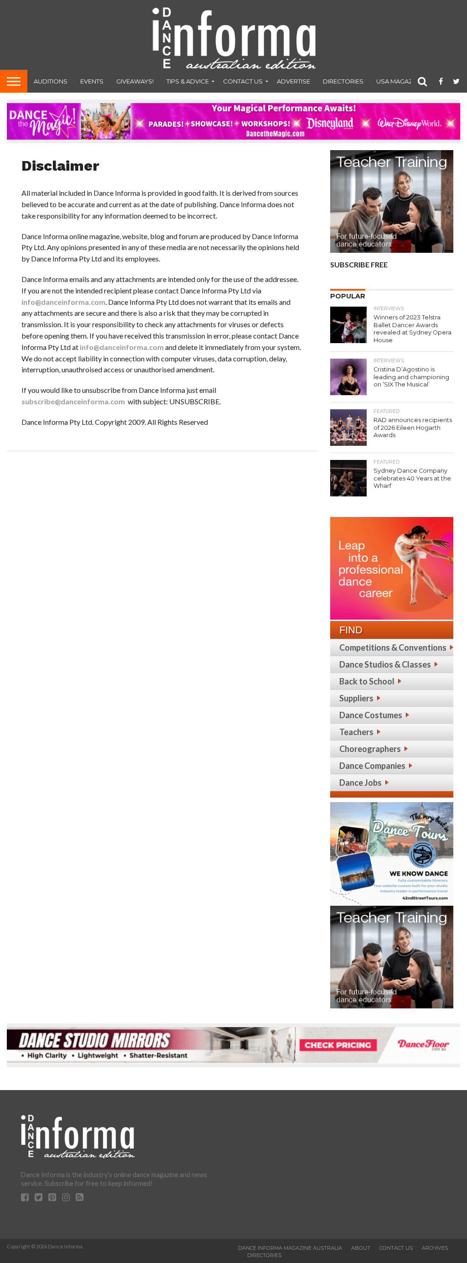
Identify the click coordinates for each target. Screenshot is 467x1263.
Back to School (366, 681)
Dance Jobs (360, 783)
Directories (343, 81)
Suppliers (356, 698)
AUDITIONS (50, 81)
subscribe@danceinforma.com (73, 401)
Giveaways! (135, 81)
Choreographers (370, 749)
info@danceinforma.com (63, 301)
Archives (435, 1248)
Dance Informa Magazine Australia (290, 1248)
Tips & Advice (187, 81)
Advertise (293, 81)
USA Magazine (399, 81)
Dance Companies (372, 766)
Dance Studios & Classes (385, 664)
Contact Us (243, 81)
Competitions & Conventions (392, 647)
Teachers (356, 732)
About (360, 1248)
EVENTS (92, 81)
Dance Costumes (370, 715)
